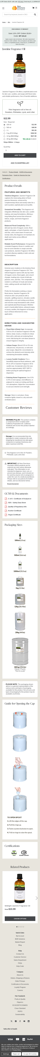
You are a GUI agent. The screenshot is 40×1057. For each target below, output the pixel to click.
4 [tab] (21, 926)
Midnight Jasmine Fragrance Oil (17, 906)
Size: (9, 122)
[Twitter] (11, 1021)
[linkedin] (29, 1021)
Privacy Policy (16, 1050)
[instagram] (16, 1021)
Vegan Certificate (14, 515)
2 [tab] (18, 926)
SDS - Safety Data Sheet (17, 502)
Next (37, 898)
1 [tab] (16, 926)
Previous (3, 898)
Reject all (16, 1054)
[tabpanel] (20, 897)
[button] (35, 14)
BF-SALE (20, 1)
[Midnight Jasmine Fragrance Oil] (20, 888)
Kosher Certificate (14, 511)
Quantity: (7, 147)
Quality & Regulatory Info (17, 506)
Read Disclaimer (13, 484)
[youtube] (24, 1021)
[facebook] (20, 1021)
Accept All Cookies (30, 1054)
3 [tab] (20, 926)
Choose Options (20, 918)
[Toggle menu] (3, 8)
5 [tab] (23, 926)
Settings (6, 1054)
